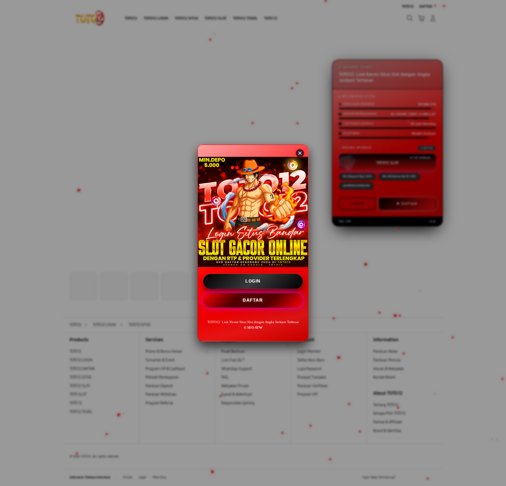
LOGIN (253, 281)
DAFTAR (252, 300)
